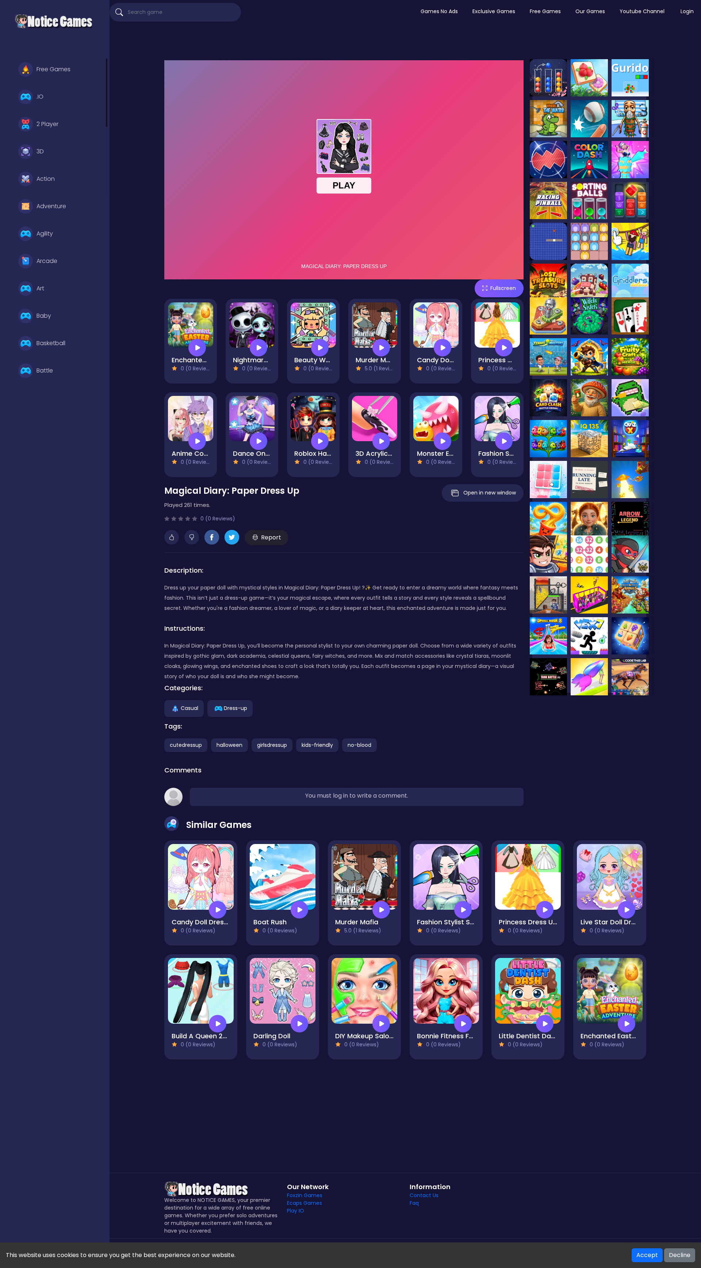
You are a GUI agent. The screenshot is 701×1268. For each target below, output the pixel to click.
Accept (647, 1255)
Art (40, 288)
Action (46, 179)
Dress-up (235, 708)
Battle (45, 370)
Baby (44, 316)
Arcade (47, 261)
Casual (189, 708)
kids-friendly (317, 745)
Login (687, 11)
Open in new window (489, 492)
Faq (414, 1203)
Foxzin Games (304, 1195)
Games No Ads (439, 11)
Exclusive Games (493, 11)
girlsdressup (272, 745)
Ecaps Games (304, 1203)
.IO (40, 96)
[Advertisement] (405, 42)
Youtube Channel (642, 11)
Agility (45, 233)
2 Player (47, 124)
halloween (229, 745)
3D (40, 151)
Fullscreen (503, 288)
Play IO (295, 1210)
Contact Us (424, 1195)
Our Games (590, 11)
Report (271, 537)
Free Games (53, 69)
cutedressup (186, 745)
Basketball (51, 343)
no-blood (359, 745)
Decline (679, 1255)
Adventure (51, 206)
